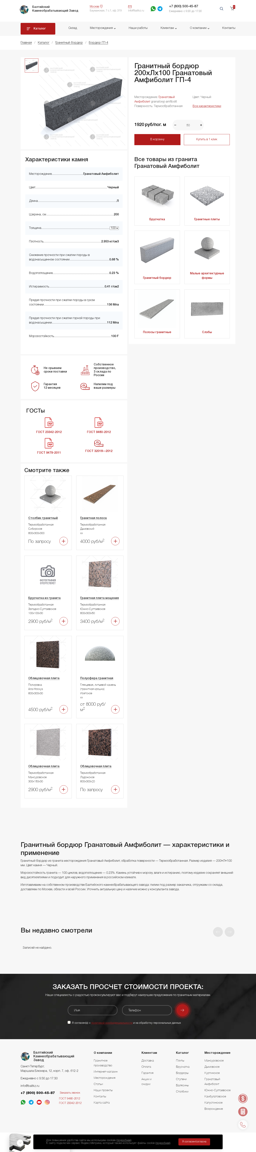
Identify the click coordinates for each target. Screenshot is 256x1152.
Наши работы (138, 28)
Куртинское (212, 1072)
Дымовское (211, 1066)
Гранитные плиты (207, 219)
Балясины (182, 1085)
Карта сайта (102, 1102)
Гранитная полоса (93, 518)
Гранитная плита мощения (99, 598)
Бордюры (182, 1072)
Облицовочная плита (43, 678)
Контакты (228, 28)
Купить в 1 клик (206, 139)
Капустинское (213, 1102)
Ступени (181, 1079)
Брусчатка (157, 219)
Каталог (40, 28)
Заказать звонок (70, 1093)
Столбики (182, 1091)
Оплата (146, 1066)
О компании (198, 28)
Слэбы (207, 332)
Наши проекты (103, 1090)
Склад (72, 28)
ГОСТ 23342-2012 (70, 1103)
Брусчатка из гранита (44, 598)
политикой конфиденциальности (111, 1023)
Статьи (98, 1084)
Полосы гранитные (157, 332)
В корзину (157, 139)
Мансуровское (214, 1060)
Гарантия (147, 1072)
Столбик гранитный (43, 518)
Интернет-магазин (106, 1071)
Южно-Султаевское (217, 1090)
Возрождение (213, 1108)
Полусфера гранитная (96, 678)
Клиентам (167, 28)
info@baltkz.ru (30, 1086)
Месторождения (101, 28)
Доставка (147, 1060)
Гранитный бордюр (157, 278)
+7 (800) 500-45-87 (183, 6)
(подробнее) (123, 1140)
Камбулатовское (215, 1096)
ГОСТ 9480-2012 (69, 1098)
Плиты (180, 1060)
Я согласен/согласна (194, 1142)
